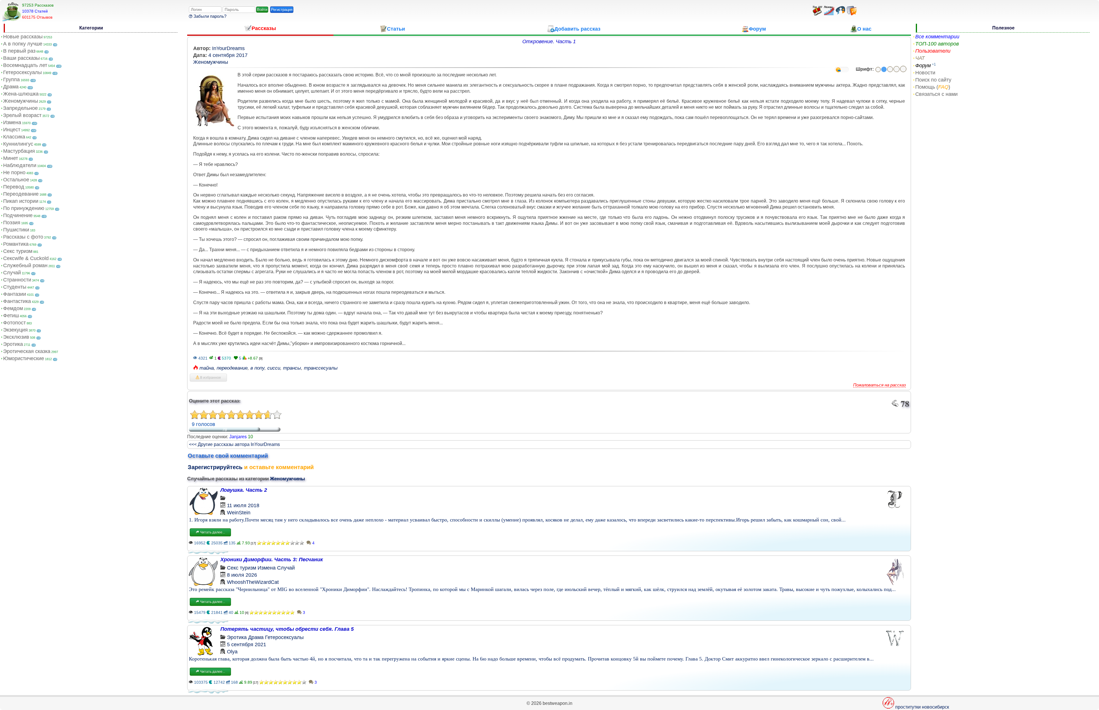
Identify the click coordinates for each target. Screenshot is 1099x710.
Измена (12, 122)
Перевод (13, 187)
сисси (273, 368)
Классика (14, 137)
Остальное (16, 180)
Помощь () (932, 87)
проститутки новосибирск (922, 707)
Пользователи (932, 51)
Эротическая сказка (26, 351)
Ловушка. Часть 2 (243, 490)
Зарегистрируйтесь (215, 467)
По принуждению (23, 208)
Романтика (16, 244)
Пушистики (16, 230)
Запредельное (20, 108)
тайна (206, 368)
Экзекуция (15, 330)
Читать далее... (212, 532)
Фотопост (14, 323)
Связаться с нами (936, 94)
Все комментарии (937, 36)
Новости (925, 73)
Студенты (14, 287)
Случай (12, 272)
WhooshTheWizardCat (253, 582)
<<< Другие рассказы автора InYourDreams (234, 444)
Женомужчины (20, 101)
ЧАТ (920, 58)
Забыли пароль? (209, 16)
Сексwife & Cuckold (26, 258)
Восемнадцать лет (25, 65)
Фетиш (11, 315)
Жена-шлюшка (21, 94)
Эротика (13, 344)
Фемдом (13, 308)
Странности (17, 280)
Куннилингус (18, 144)
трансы (292, 368)
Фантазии (14, 294)
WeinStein (238, 512)
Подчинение (18, 215)
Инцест (11, 129)
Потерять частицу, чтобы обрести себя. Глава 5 (287, 629)
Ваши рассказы (21, 58)
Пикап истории (20, 201)
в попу (257, 368)
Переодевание (21, 194)
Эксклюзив (16, 337)
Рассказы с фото (23, 237)
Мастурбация (19, 151)
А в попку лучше (22, 44)
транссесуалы (321, 368)
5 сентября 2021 (246, 644)
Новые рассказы (23, 36)
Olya (232, 652)
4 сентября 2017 (228, 55)
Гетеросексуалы (22, 72)
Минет (10, 158)
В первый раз (19, 51)
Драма (11, 87)
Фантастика (17, 301)
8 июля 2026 (242, 575)
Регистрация (281, 9)
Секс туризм (17, 251)
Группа (11, 79)
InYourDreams (228, 48)
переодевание (232, 368)
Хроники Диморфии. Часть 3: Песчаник (271, 559)
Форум (923, 65)
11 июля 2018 (243, 505)
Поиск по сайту (933, 80)
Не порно (14, 172)
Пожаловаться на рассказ (879, 384)
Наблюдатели (19, 165)
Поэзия (11, 222)
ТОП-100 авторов (937, 44)
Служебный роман (25, 265)
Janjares (238, 436)
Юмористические (23, 358)
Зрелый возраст (22, 115)
